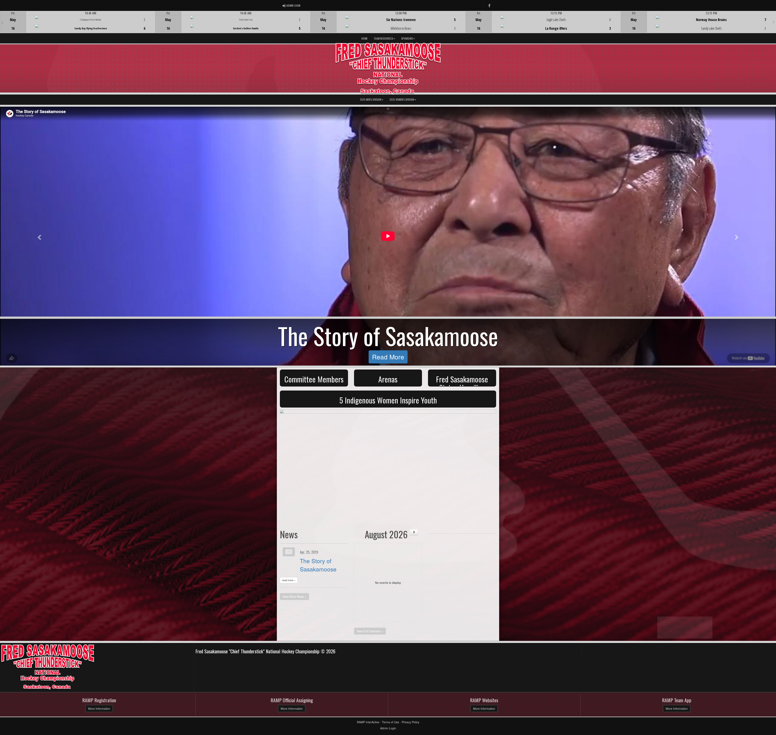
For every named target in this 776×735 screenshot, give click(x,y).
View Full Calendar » (370, 631)
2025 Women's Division (401, 99)
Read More (388, 356)
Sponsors (407, 38)
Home (364, 38)
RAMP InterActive (368, 722)
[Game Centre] (77, 25)
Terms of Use (390, 722)
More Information (99, 708)
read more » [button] (288, 580)
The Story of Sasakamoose (318, 565)
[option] (77, 22)
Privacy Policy (410, 722)
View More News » (294, 597)
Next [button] (773, 22)
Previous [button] (2, 22)
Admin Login (388, 728)
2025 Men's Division (370, 99)
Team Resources (383, 38)
